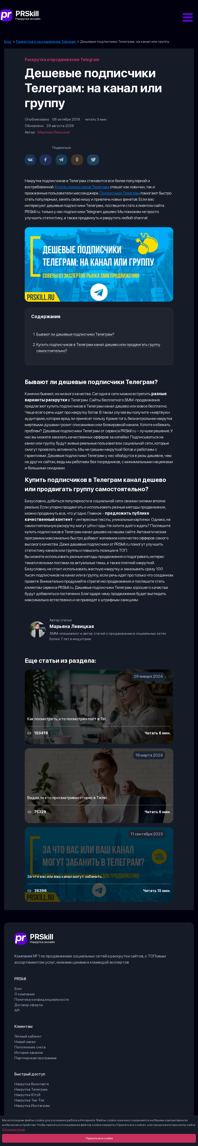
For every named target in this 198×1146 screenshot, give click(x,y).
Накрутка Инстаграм (32, 1105)
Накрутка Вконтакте (31, 1084)
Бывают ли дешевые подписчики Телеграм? (75, 334)
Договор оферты (28, 1005)
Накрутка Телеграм (30, 1089)
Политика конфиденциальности (41, 999)
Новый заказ (25, 1042)
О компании (24, 994)
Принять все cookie (99, 1138)
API (17, 1010)
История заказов (28, 1052)
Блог (18, 989)
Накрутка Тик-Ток (29, 1100)
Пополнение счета (30, 1047)
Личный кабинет (28, 1036)
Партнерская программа (35, 1058)
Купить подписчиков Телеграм (82, 186)
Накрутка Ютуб (27, 1095)
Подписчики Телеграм (120, 193)
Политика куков (13, 1129)
